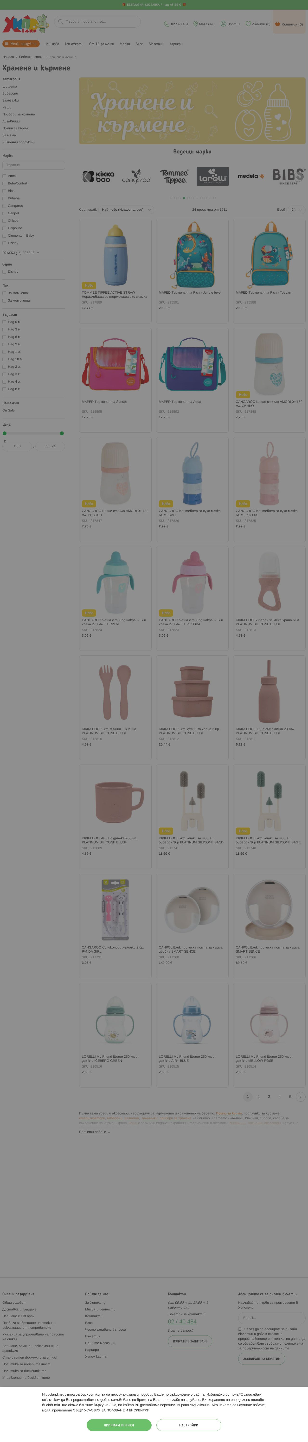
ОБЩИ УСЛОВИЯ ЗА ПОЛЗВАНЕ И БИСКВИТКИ (111, 1410)
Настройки (189, 1425)
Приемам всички (119, 1425)
